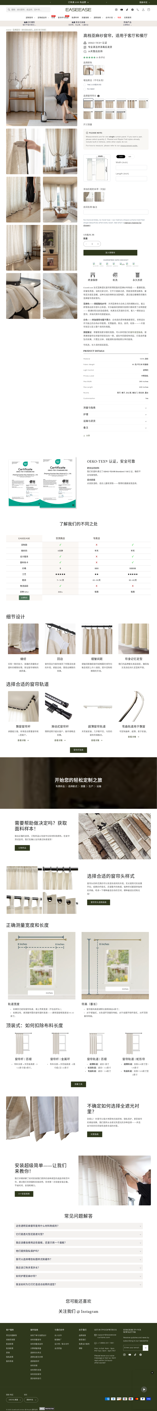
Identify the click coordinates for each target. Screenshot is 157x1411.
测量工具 (78, 1084)
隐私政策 (9, 1357)
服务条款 (9, 1361)
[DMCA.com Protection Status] (46, 1410)
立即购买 (24, 598)
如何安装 (34, 1365)
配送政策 (9, 1344)
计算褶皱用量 (35, 1348)
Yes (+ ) (94, 85)
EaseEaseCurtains (18, 1409)
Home (8, 30)
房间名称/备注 (90, 207)
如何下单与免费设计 (38, 1335)
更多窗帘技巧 (35, 1378)
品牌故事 (82, 1335)
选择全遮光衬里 (36, 1357)
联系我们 (82, 1340)
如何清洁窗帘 (35, 1374)
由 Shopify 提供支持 (31, 1409)
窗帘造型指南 (136, 332)
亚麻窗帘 (16, 30)
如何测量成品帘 (36, 1344)
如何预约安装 (35, 1370)
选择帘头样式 (35, 1353)
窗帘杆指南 (78, 750)
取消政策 (9, 1348)
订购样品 (22, 848)
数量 (85, 239)
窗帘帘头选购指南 (98, 902)
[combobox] (30, 9)
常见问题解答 (11, 1335)
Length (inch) (122, 174)
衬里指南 (95, 1134)
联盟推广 (58, 1340)
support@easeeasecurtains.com (107, 1336)
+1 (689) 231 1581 (106, 1343)
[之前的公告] (50, 2)
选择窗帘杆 (34, 1361)
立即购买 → (127, 25)
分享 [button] (88, 436)
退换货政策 (10, 1340)
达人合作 (58, 1335)
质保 (8, 1353)
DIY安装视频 (24, 1194)
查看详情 (22, 740)
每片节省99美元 (29, 25)
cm (130, 156)
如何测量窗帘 (35, 1340)
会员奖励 (58, 1348)
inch (121, 156)
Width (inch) (122, 162)
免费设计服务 (84, 1344)
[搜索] (9, 9)
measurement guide (129, 146)
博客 (80, 1348)
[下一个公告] (106, 2)
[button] (30, 17)
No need (90, 89)
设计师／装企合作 (62, 1344)
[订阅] (145, 1348)
